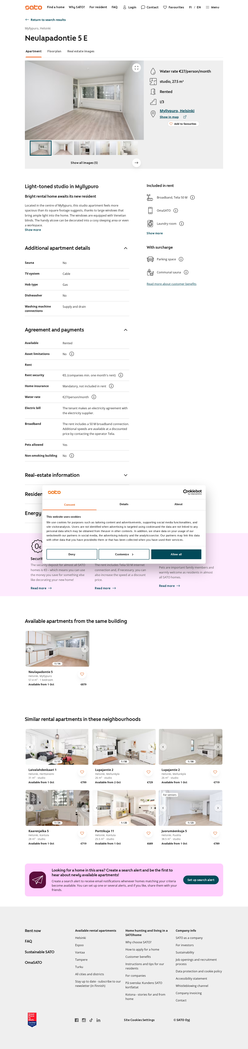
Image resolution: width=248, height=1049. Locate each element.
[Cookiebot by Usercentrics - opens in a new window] (186, 492)
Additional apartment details (57, 248)
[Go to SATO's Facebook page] (76, 1020)
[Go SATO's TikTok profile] (91, 1020)
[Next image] (136, 162)
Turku (79, 967)
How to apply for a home (142, 949)
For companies (135, 976)
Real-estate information (52, 475)
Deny (71, 554)
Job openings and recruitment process (196, 962)
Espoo (79, 945)
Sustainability (185, 952)
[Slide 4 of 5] (106, 148)
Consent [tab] (69, 504)
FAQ (28, 941)
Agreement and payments (54, 330)
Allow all (176, 554)
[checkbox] (82, 674)
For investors (185, 945)
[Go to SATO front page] (33, 7)
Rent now (33, 931)
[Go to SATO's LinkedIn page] (98, 1020)
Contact (181, 1000)
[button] (192, 197)
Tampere (81, 960)
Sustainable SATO (39, 952)
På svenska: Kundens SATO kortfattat (143, 985)
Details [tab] (124, 504)
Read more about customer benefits (171, 284)
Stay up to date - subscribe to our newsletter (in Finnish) (98, 983)
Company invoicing (189, 993)
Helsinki (80, 938)
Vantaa (80, 952)
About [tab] (178, 504)
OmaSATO (33, 962)
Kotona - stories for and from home (145, 997)
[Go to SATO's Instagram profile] (84, 1020)
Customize (122, 554)
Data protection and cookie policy (199, 971)
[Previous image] (30, 648)
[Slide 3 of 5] (84, 148)
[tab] (34, 51)
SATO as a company (189, 938)
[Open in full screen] (136, 67)
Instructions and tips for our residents (144, 966)
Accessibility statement (191, 979)
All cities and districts (89, 974)
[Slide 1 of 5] (41, 148)
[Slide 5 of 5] (128, 148)
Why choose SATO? (138, 942)
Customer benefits (138, 957)
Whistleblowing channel (192, 986)
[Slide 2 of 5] (62, 148)
